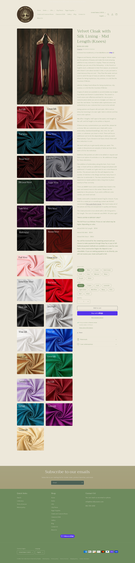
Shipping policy (74, 558)
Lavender (107, 285)
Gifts (52, 504)
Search (19, 498)
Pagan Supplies (55, 510)
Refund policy (21, 507)
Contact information (84, 558)
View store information (86, 328)
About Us (54, 530)
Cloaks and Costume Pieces (59, 514)
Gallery (53, 520)
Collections (20, 501)
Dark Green (107, 270)
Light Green (82, 289)
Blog (52, 523)
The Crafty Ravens (25, 558)
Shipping (79, 49)
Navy (105, 274)
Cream (97, 270)
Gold (80, 274)
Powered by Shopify (36, 558)
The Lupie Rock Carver (93, 204)
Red (80, 294)
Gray (88, 274)
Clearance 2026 (56, 517)
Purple (81, 278)
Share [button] (80, 332)
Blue (88, 270)
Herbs (53, 501)
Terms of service (22, 504)
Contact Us (54, 527)
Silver (89, 278)
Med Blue (94, 289)
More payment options (97, 317)
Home (53, 498)
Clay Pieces (54, 507)
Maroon (96, 274)
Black (80, 270)
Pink (111, 289)
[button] (45, 10)
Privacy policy (54, 558)
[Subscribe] (82, 483)
